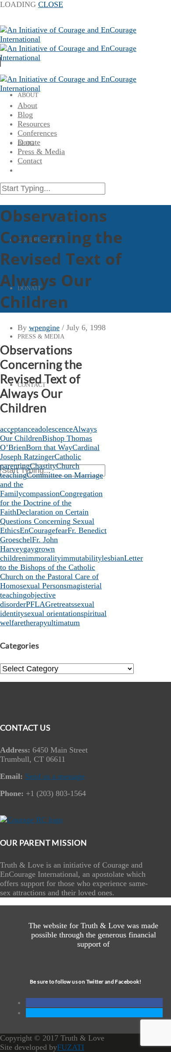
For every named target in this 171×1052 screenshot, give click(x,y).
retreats (62, 604)
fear (61, 530)
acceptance (17, 429)
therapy (35, 622)
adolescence (54, 429)
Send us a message (55, 776)
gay (29, 548)
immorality (43, 558)
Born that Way (49, 447)
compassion (41, 493)
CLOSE (50, 4)
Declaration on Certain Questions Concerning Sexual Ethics (47, 521)
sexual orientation (52, 613)
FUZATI (70, 1047)
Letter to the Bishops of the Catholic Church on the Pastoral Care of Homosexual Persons (71, 572)
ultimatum (63, 622)
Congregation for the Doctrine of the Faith (51, 502)
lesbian (113, 558)
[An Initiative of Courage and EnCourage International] (77, 88)
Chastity (43, 465)
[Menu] (0, 62)
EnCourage (37, 530)
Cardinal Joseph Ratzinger (50, 452)
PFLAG (38, 604)
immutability (81, 558)
